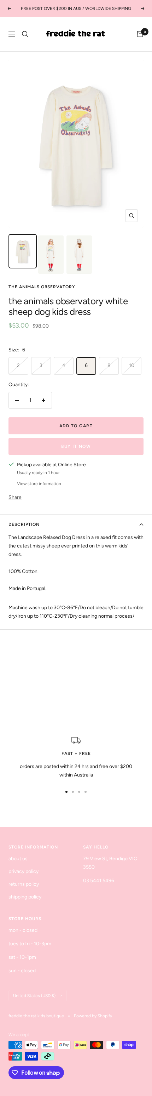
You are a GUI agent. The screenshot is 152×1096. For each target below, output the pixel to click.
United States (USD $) (34, 995)
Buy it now (76, 446)
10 (131, 365)
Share (15, 497)
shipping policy (24, 897)
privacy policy (23, 871)
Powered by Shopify (93, 1015)
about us (18, 859)
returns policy (23, 884)
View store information (39, 483)
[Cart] (140, 34)
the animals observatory (41, 286)
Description (24, 524)
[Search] (25, 34)
